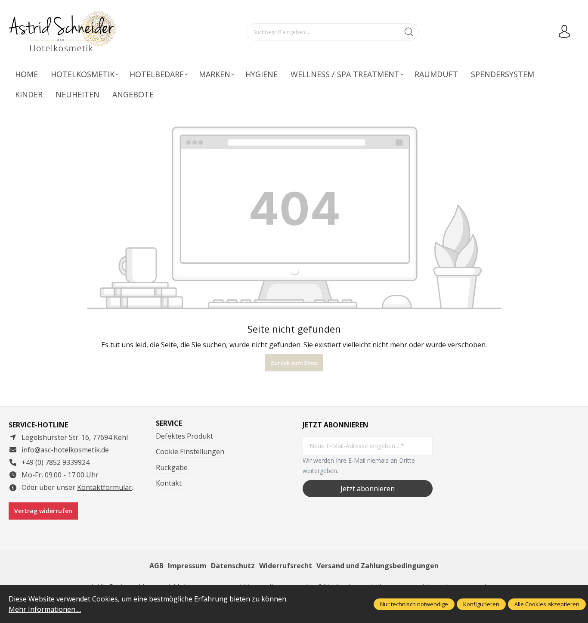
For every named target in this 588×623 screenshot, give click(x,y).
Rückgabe (172, 467)
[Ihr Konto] (564, 32)
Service (169, 423)
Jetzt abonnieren (367, 488)
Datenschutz (233, 565)
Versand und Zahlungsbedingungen (377, 565)
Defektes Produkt (184, 436)
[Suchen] (409, 31)
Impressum (187, 565)
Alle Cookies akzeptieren (546, 604)
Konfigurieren (481, 604)
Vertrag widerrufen (43, 511)
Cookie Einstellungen (190, 451)
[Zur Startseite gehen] (62, 32)
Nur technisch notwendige (414, 604)
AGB (156, 565)
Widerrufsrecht (285, 565)
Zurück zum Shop (294, 363)
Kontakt (169, 483)
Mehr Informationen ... (45, 609)
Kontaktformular (104, 487)
